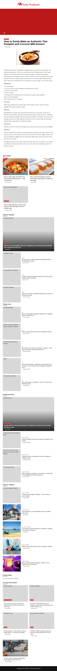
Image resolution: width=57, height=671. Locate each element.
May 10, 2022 (25, 514)
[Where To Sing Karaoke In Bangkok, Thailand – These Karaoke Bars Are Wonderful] (12, 564)
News (5, 654)
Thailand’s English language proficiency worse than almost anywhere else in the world (40, 632)
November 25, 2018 (26, 351)
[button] (4, 32)
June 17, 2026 (7, 429)
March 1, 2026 (25, 279)
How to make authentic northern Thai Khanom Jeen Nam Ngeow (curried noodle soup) (15, 206)
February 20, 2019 (26, 548)
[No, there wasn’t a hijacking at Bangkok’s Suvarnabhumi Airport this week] (15, 648)
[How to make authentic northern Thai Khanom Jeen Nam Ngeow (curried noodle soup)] (15, 194)
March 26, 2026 (26, 262)
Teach (5, 243)
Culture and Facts (7, 423)
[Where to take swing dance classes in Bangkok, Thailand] (12, 332)
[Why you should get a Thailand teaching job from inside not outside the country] (12, 294)
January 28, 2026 (8, 661)
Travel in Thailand (25, 492)
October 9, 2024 (26, 497)
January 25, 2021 (26, 317)
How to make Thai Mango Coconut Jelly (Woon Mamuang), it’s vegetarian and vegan (41, 178)
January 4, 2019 (8, 182)
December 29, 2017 (8, 210)
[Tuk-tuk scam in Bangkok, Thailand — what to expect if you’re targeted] (12, 495)
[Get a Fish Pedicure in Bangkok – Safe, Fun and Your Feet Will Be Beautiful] (12, 383)
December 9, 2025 (26, 296)
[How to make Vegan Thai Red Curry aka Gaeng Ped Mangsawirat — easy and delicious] (15, 166)
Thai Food (6, 39)
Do (22, 312)
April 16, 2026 (7, 249)
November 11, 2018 (26, 369)
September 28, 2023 (27, 459)
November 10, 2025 (26, 442)
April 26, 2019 (25, 531)
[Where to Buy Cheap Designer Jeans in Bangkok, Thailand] (12, 546)
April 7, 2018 (33, 182)
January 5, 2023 (26, 476)
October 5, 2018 (26, 385)
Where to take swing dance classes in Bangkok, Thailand (36, 331)
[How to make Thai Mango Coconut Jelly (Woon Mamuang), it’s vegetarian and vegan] (41, 166)
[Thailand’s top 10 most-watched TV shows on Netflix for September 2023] (12, 457)
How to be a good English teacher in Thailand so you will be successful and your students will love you (41, 605)
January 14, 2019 (26, 333)
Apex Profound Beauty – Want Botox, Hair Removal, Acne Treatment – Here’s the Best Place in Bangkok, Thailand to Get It (37, 366)
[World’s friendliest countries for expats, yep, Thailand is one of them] (12, 440)
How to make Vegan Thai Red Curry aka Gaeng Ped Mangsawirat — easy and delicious (14, 178)
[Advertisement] (28, 19)
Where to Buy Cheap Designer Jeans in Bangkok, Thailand (37, 546)
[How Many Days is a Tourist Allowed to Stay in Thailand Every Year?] (12, 512)
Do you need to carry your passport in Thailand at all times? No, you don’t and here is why (14, 605)
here (17, 578)
